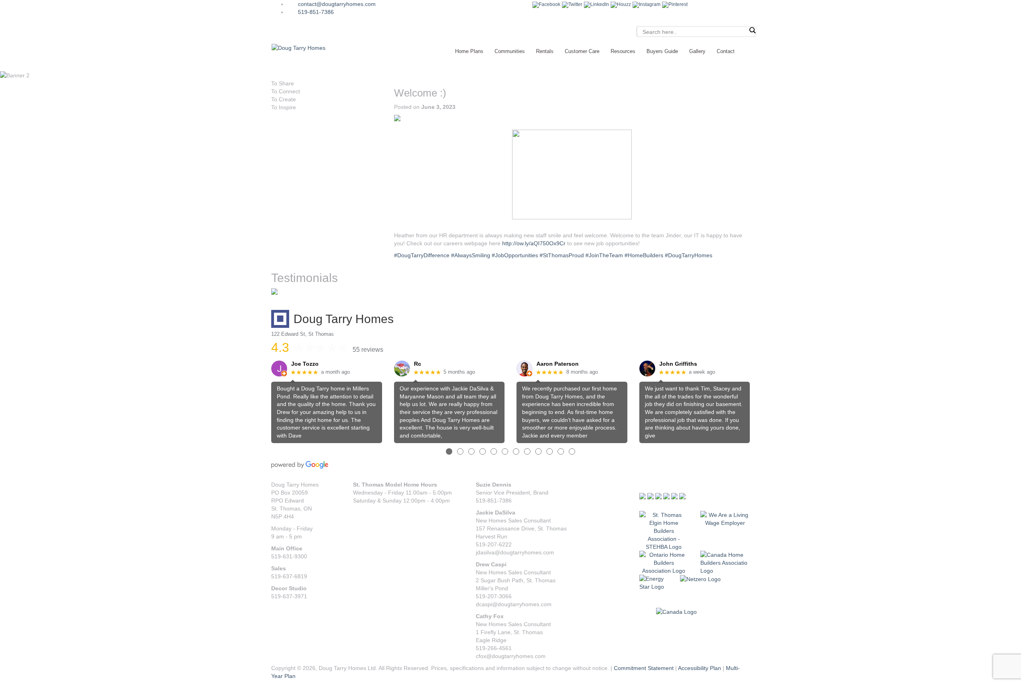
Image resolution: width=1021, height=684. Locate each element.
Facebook (549, 4)
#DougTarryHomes (688, 255)
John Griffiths (678, 364)
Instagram (649, 4)
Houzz (624, 4)
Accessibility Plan (699, 668)
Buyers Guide (662, 51)
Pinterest (678, 4)
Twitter (575, 4)
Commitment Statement (644, 668)
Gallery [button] (697, 51)
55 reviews (368, 349)
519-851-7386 (316, 12)
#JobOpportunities (515, 255)
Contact (726, 51)
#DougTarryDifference (421, 255)
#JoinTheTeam (604, 255)
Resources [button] (623, 51)
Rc (417, 364)
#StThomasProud (562, 255)
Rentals (545, 51)
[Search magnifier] (752, 30)
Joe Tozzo (305, 364)
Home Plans (469, 51)
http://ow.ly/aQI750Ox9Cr (534, 243)
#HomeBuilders (644, 255)
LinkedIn (599, 4)
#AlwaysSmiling (470, 255)
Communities (510, 51)
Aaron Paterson (557, 364)
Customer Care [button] (582, 51)
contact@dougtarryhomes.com (337, 4)
